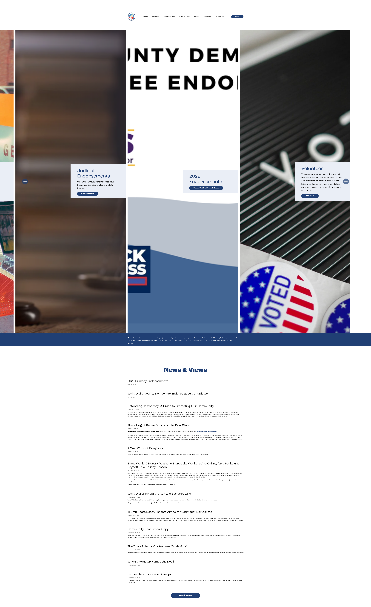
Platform (155, 16)
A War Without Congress (145, 448)
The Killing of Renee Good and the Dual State (159, 425)
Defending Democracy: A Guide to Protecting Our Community (171, 406)
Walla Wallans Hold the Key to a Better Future (159, 493)
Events (196, 16)
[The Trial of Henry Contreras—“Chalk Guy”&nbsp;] (185, 542)
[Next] (346, 181)
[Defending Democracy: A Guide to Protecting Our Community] (185, 402)
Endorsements (169, 16)
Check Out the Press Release (206, 188)
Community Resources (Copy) (148, 529)
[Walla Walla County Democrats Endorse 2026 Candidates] (168, 389)
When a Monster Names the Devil (151, 561)
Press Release (87, 193)
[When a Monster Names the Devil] (151, 557)
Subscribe (220, 16)
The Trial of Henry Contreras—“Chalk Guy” (158, 546)
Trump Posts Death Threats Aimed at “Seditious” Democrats (170, 512)
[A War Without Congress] (168, 444)
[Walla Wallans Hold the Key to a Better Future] (172, 489)
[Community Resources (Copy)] (185, 525)
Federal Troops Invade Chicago (149, 574)
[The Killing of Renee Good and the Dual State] (185, 421)
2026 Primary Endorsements (148, 381)
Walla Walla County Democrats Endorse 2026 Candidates (168, 393)
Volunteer (207, 16)
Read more (185, 595)
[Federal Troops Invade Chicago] (185, 570)
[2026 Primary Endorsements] (148, 377)
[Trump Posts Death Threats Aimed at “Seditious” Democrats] (185, 508)
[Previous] (25, 181)
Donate (237, 16)
